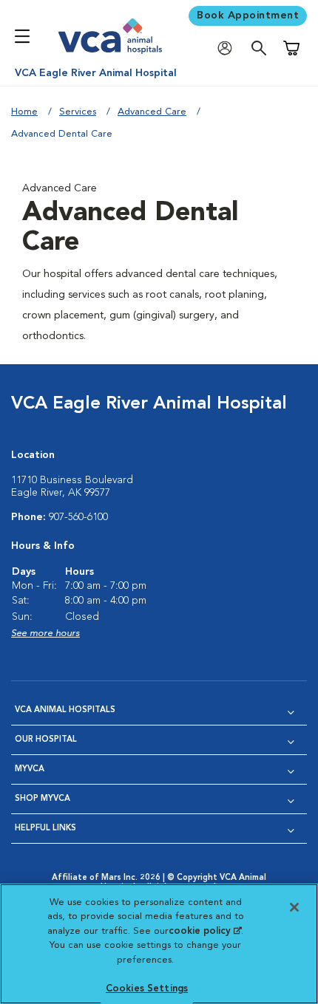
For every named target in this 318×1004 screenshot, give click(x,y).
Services (77, 112)
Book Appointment (248, 15)
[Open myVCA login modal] (229, 48)
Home (24, 112)
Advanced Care (152, 112)
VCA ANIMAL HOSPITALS (65, 710)
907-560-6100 (78, 517)
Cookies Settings (147, 989)
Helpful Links (45, 828)
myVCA (29, 769)
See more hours (45, 633)
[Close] (294, 907)
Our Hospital (46, 740)
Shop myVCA (42, 799)
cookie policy (205, 931)
